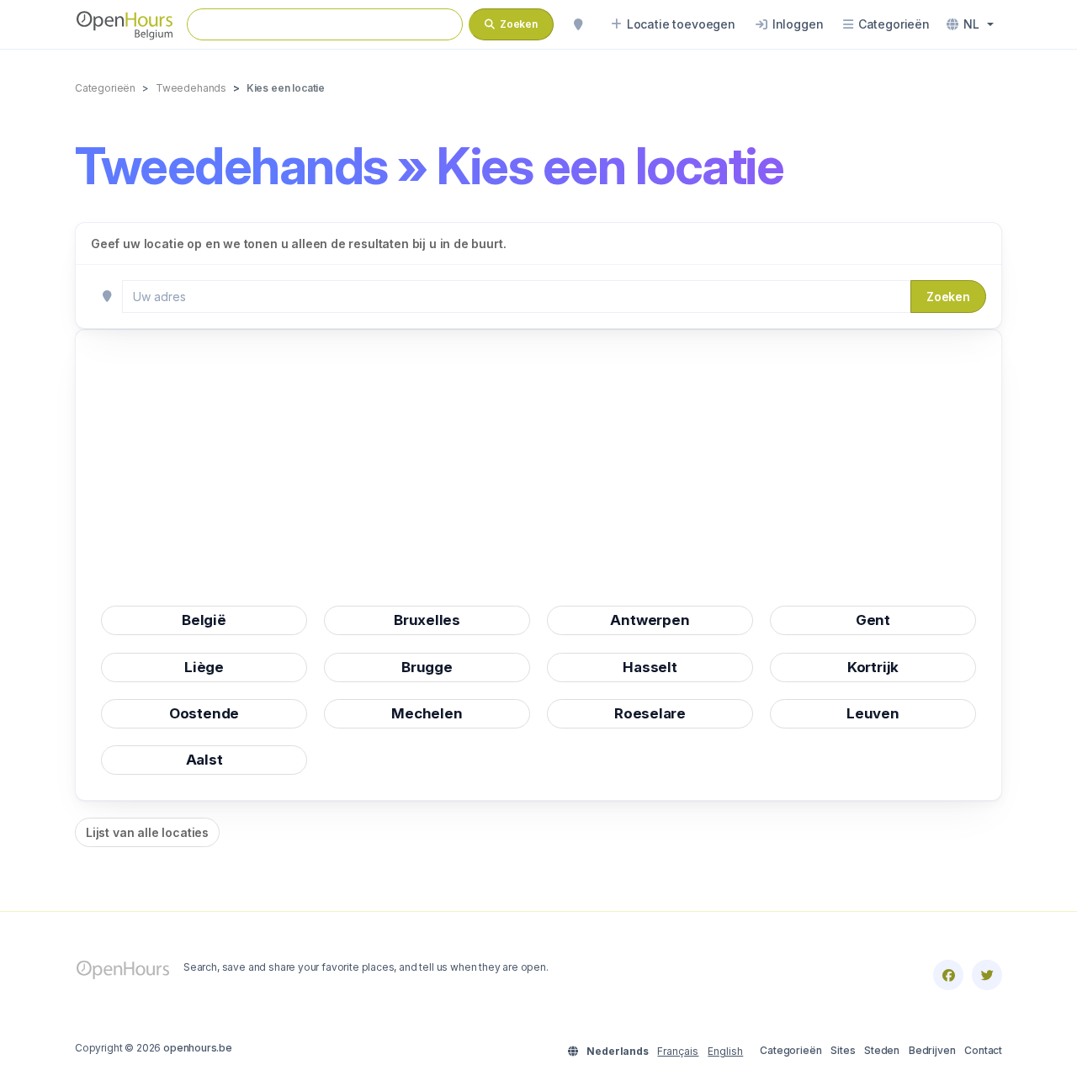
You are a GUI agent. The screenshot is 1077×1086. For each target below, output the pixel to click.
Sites (842, 1050)
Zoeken (948, 296)
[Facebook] (948, 975)
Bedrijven (932, 1050)
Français (677, 1051)
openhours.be (197, 1047)
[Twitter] (987, 975)
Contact (983, 1050)
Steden (881, 1050)
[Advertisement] (538, 473)
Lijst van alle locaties (147, 832)
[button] (970, 24)
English (725, 1051)
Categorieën (790, 1050)
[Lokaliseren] (578, 24)
